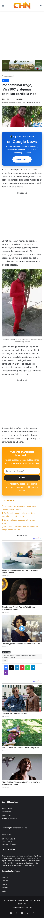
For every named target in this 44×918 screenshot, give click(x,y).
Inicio (5, 76)
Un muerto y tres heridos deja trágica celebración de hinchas (19, 508)
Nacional (5, 888)
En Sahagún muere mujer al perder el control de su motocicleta (19, 514)
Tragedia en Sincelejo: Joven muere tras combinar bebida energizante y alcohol (19, 656)
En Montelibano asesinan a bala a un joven (18, 521)
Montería (5, 881)
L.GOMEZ (6, 99)
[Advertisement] (22, 36)
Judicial (11, 76)
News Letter (6, 812)
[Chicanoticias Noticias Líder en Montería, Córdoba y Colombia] (22, 5)
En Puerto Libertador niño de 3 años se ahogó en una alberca (20, 528)
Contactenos (6, 815)
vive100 (4, 660)
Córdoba (5, 877)
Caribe (4, 891)
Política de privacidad (9, 819)
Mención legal (7, 808)
